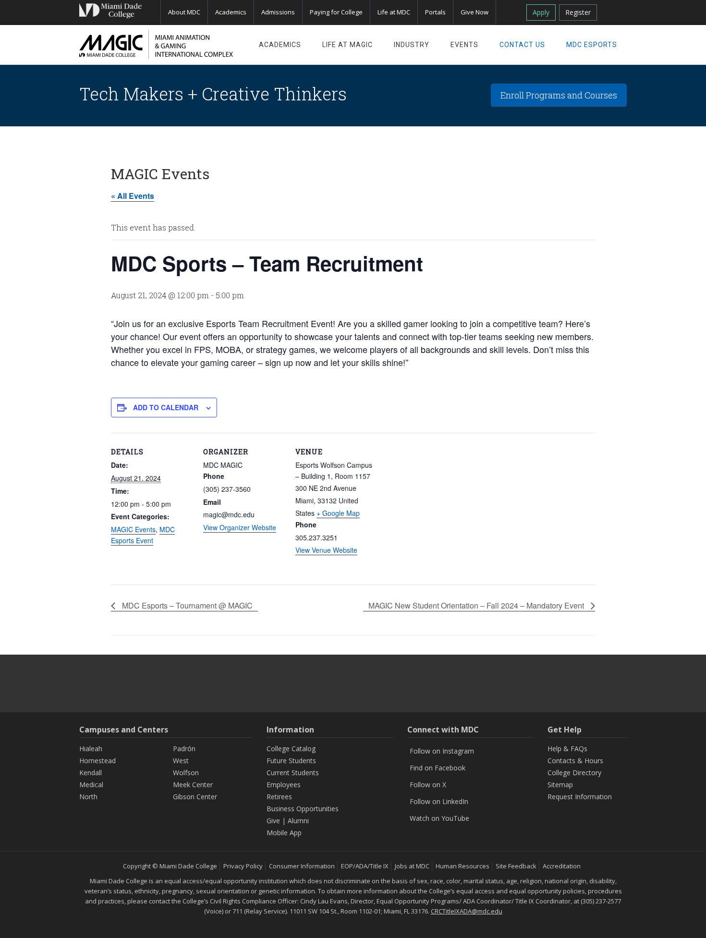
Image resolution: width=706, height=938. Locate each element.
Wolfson (186, 772)
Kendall (90, 772)
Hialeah (90, 748)
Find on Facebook (437, 767)
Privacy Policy (243, 866)
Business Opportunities (303, 808)
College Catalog (291, 748)
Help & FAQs (567, 748)
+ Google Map (338, 513)
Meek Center (193, 784)
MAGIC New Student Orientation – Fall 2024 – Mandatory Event (477, 605)
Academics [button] (230, 12)
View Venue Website (326, 550)
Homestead (97, 760)
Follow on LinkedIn (439, 801)
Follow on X (428, 784)
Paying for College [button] (336, 12)
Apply (541, 12)
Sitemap (560, 784)
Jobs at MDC (412, 866)
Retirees (279, 796)
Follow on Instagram (442, 750)
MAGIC (156, 44)
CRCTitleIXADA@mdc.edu (466, 911)
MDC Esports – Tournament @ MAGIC (186, 605)
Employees (284, 784)
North (88, 796)
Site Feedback (516, 866)
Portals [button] (435, 12)
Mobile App (284, 832)
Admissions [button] (278, 12)
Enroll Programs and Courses (558, 95)
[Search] (615, 10)
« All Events (132, 195)
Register (578, 12)
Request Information (580, 796)
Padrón (184, 748)
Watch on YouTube (439, 818)
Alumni (298, 820)
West (181, 760)
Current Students (293, 772)
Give (273, 820)
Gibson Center (195, 796)
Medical (91, 784)
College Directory (574, 772)
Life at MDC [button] (393, 12)
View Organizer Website (239, 527)
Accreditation (562, 866)
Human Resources (462, 866)
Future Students (291, 760)
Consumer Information (302, 866)
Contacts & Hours (575, 760)
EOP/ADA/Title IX (365, 866)
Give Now (474, 12)
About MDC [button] (184, 12)
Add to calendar (165, 407)
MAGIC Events (133, 529)
